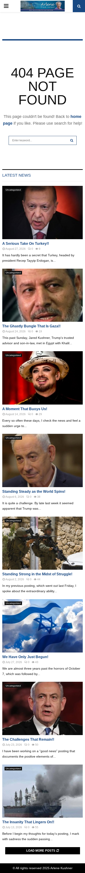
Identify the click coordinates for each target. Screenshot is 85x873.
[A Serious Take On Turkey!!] (42, 212)
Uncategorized (13, 190)
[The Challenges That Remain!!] (42, 708)
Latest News (16, 175)
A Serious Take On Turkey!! (25, 243)
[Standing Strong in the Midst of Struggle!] (42, 543)
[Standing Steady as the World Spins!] (42, 460)
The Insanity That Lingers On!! (28, 822)
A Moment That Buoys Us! (24, 409)
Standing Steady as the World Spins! (33, 491)
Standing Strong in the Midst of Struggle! (37, 574)
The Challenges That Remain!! (28, 739)
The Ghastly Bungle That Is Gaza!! (31, 326)
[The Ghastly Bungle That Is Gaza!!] (42, 295)
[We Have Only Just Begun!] (42, 625)
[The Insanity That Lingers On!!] (42, 791)
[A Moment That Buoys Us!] (42, 378)
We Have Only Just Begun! (25, 657)
